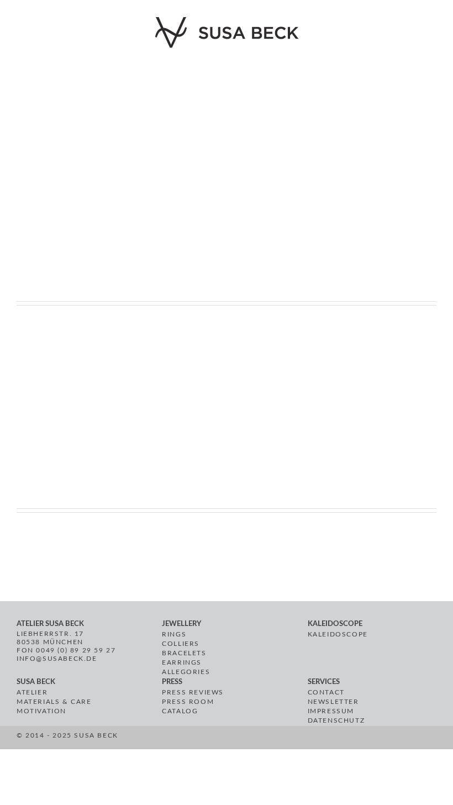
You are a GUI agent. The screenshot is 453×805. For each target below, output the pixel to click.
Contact (326, 692)
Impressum (331, 711)
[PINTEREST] (209, 739)
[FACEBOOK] (196, 739)
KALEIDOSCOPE (338, 634)
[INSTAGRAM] (222, 739)
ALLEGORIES (186, 672)
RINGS (174, 634)
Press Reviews (193, 692)
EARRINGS (182, 662)
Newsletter (333, 701)
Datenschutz (336, 720)
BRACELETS (184, 653)
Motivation (41, 711)
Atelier (32, 692)
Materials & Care (54, 701)
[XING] (236, 739)
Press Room (188, 701)
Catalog (180, 711)
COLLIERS (180, 643)
